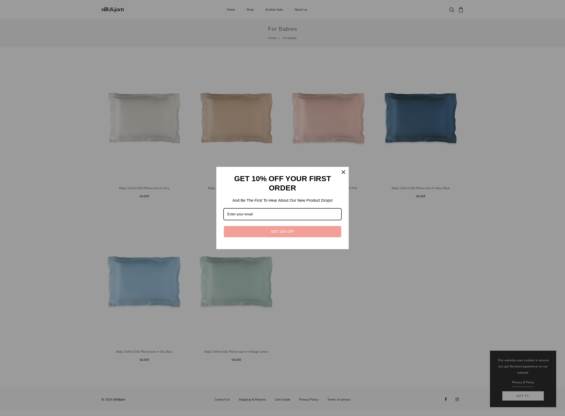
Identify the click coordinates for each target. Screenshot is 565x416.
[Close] (343, 172)
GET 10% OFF (282, 231)
